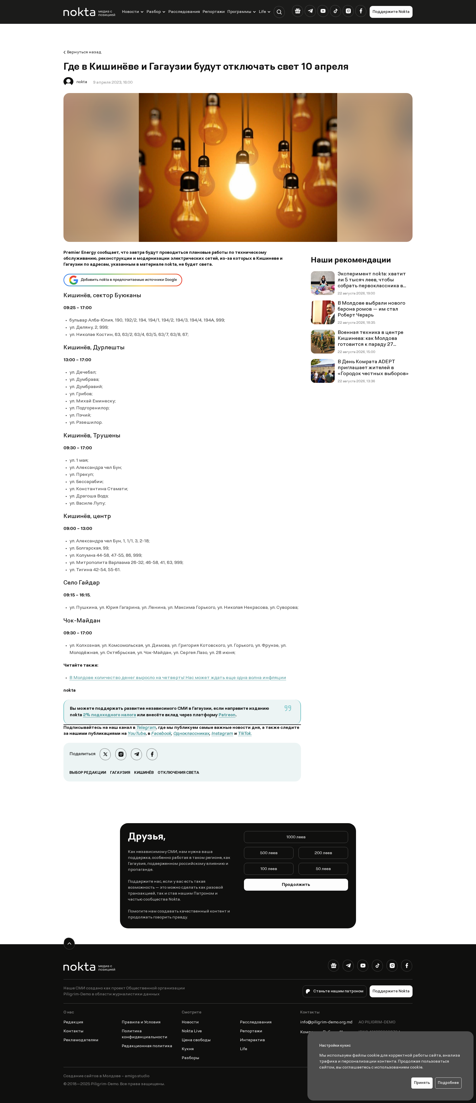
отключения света (178, 773)
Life (262, 12)
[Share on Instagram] (121, 754)
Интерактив (252, 1040)
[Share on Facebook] (152, 754)
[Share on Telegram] (136, 754)
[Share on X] (105, 754)
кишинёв (144, 773)
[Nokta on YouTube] (323, 11)
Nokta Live (192, 1031)
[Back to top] (69, 943)
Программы (239, 12)
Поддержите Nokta (391, 12)
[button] (279, 12)
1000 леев (296, 837)
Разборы (190, 1058)
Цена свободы (196, 1040)
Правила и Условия (141, 1022)
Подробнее (448, 1083)
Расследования (184, 12)
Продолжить (296, 885)
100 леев (268, 869)
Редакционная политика (147, 1046)
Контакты (73, 1031)
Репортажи (214, 12)
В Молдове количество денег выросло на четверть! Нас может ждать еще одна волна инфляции (177, 678)
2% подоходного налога (109, 715)
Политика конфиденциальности (144, 1034)
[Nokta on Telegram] (310, 11)
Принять (422, 1083)
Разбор (154, 12)
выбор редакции (87, 773)
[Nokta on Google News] (297, 11)
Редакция (73, 1022)
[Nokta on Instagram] (348, 11)
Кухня (188, 1049)
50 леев (323, 869)
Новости (130, 12)
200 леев (323, 853)
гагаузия (120, 773)
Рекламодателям (80, 1040)
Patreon (227, 715)
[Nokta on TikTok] (335, 11)
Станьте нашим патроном (338, 991)
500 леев (269, 853)
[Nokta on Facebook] (361, 11)
